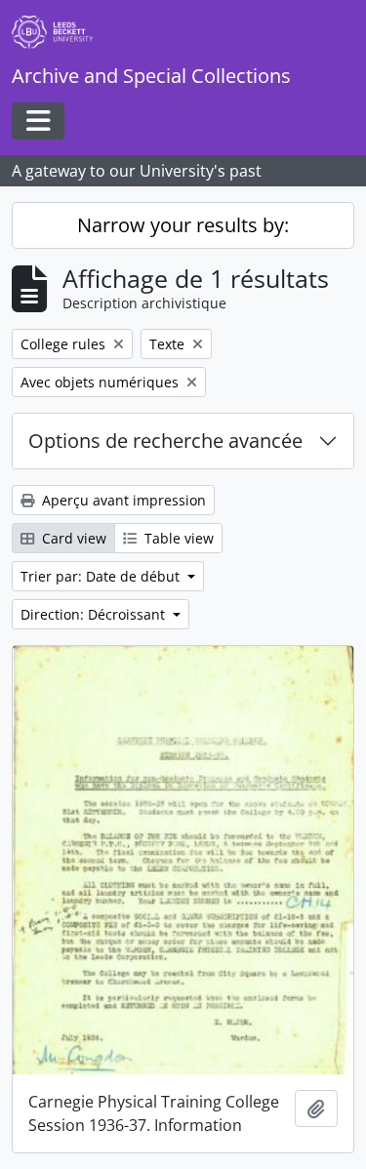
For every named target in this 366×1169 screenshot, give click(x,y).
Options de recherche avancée (165, 440)
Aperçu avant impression (122, 500)
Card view (72, 538)
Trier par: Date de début (101, 576)
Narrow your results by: (183, 225)
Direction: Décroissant (94, 614)
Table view (177, 538)
